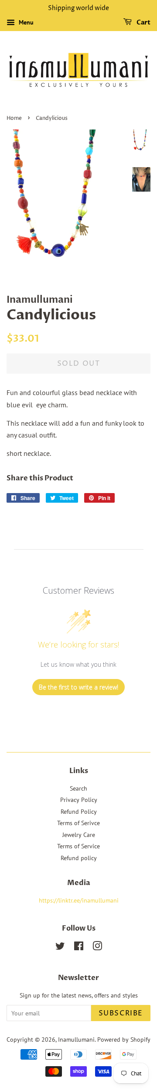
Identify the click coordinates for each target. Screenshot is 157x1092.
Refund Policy (79, 812)
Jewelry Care (78, 835)
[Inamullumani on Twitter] (60, 948)
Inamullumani (76, 1039)
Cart (142, 22)
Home (14, 118)
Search (78, 788)
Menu (25, 22)
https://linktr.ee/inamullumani (79, 900)
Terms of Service (78, 846)
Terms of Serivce (78, 823)
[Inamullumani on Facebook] (79, 948)
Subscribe (121, 1013)
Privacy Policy (78, 800)
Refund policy (79, 858)
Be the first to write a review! (78, 687)
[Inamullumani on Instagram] (97, 948)
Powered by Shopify (123, 1039)
